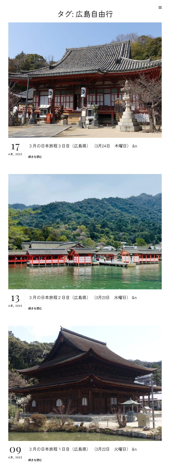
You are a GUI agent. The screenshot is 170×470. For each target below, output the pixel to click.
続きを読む (35, 157)
